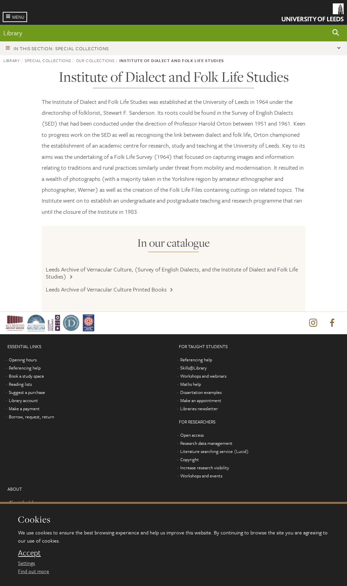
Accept (29, 553)
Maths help (190, 384)
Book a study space (26, 376)
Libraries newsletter (199, 408)
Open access (192, 435)
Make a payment (24, 408)
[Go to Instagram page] (313, 323)
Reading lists (20, 384)
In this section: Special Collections (61, 48)
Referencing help (25, 367)
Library (12, 32)
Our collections (95, 60)
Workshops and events (201, 475)
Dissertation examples (201, 392)
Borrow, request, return (31, 416)
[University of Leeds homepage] (313, 12)
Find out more (33, 571)
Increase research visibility (204, 467)
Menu (18, 17)
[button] (336, 33)
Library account (23, 400)
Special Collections (48, 60)
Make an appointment (200, 400)
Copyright (189, 459)
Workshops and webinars (203, 376)
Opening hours (23, 359)
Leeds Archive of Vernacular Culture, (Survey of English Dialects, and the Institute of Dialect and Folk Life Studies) (172, 273)
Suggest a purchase (27, 392)
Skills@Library (193, 367)
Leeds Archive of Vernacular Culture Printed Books (106, 289)
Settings (26, 563)
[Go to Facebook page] (332, 323)
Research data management (206, 443)
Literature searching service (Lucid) (214, 451)
